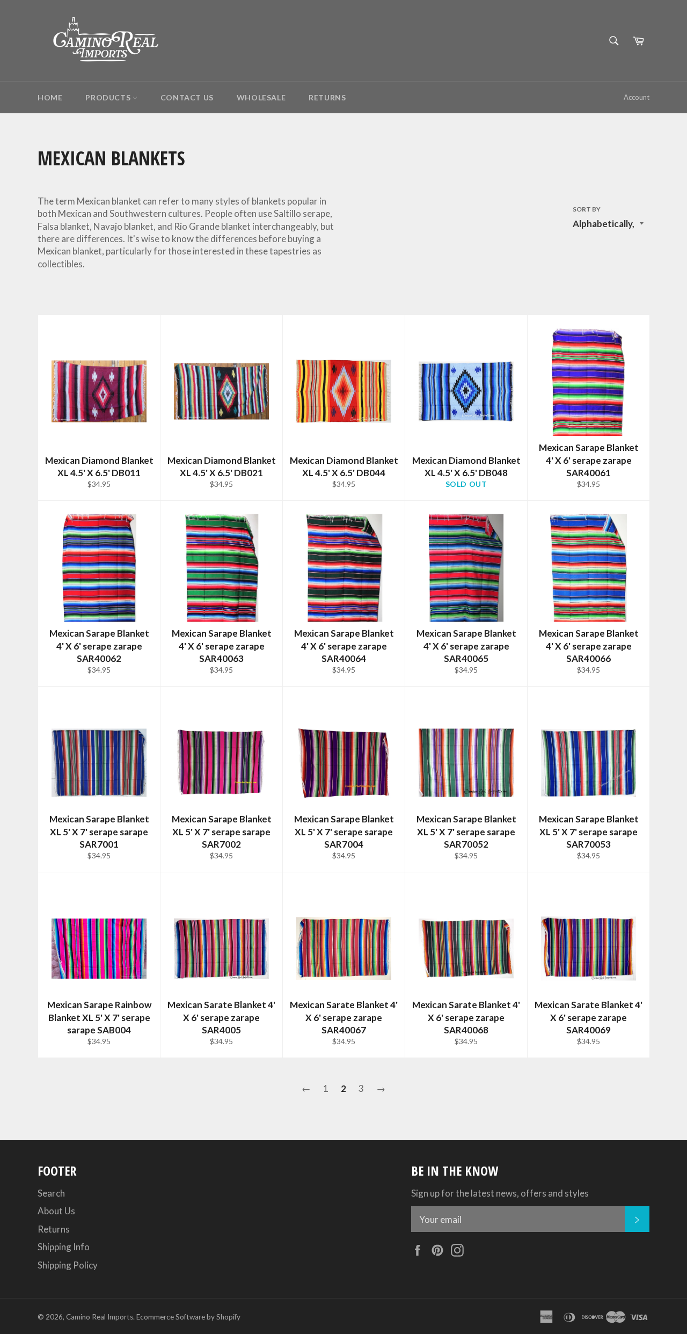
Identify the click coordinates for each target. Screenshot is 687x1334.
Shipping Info (64, 1246)
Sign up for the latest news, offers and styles (500, 1193)
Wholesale (261, 97)
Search (51, 1193)
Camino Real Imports (99, 1317)
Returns (327, 97)
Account (636, 97)
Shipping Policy (68, 1265)
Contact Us (187, 97)
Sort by (587, 209)
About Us (56, 1210)
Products (108, 97)
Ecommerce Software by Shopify (188, 1317)
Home (50, 97)
